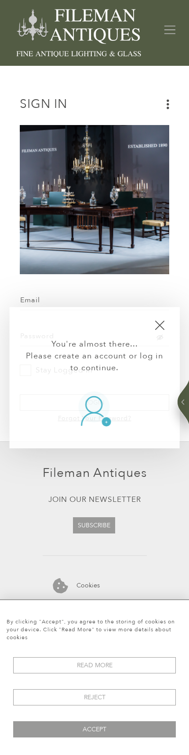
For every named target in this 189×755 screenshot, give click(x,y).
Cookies (87, 585)
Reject (94, 697)
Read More (95, 665)
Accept (94, 729)
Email (30, 300)
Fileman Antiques (95, 473)
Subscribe (94, 525)
